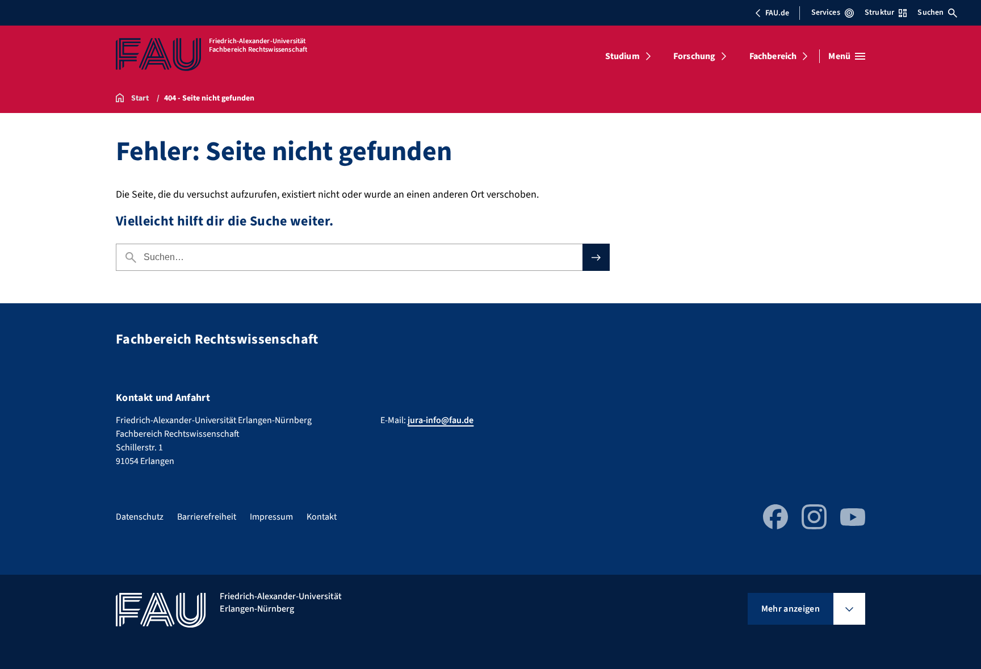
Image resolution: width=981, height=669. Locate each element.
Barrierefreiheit (206, 517)
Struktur (879, 12)
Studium (622, 56)
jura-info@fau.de (440, 420)
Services (825, 12)
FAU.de (777, 13)
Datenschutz (140, 517)
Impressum (271, 517)
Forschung (694, 56)
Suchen (930, 12)
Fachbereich (773, 56)
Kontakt (322, 517)
